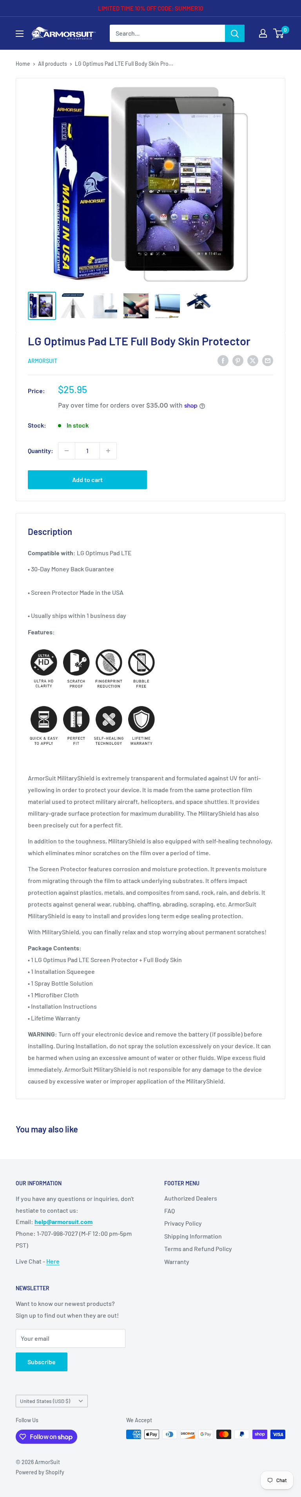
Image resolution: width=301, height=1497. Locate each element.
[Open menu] (20, 34)
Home (23, 63)
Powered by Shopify (40, 1472)
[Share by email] (267, 360)
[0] (279, 33)
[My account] (263, 33)
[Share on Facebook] (223, 360)
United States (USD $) (45, 1401)
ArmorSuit (42, 361)
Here (53, 1261)
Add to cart (87, 479)
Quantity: (40, 450)
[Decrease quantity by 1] (66, 450)
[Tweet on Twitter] (252, 360)
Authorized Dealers (190, 1198)
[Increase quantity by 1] (108, 450)
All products (52, 63)
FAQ (169, 1210)
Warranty (176, 1261)
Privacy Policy (183, 1223)
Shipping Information (193, 1236)
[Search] (235, 33)
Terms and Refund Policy (198, 1248)
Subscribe (41, 1361)
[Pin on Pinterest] (237, 360)
